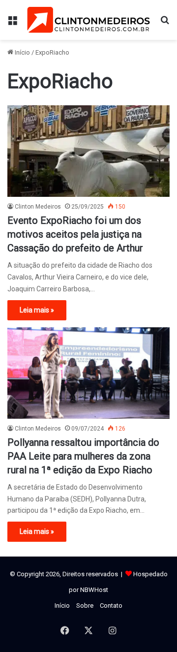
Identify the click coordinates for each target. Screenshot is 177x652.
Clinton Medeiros (38, 206)
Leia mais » (37, 310)
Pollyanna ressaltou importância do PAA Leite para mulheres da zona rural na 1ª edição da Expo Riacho (83, 456)
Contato (111, 605)
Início (21, 52)
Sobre (84, 605)
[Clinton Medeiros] (88, 20)
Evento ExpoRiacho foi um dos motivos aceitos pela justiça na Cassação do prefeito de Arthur (75, 234)
